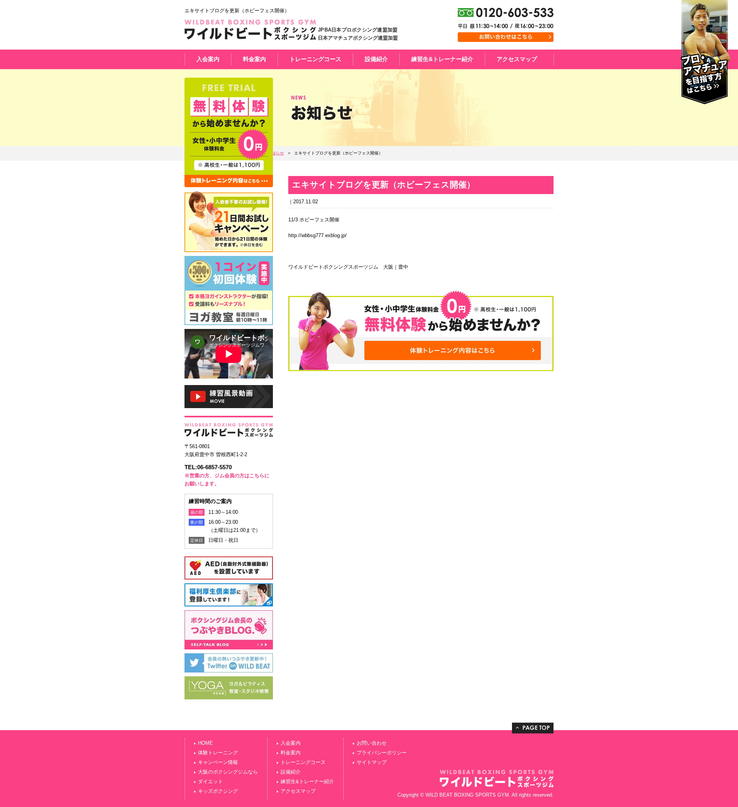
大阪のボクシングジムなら (228, 772)
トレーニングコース (315, 59)
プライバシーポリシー (382, 753)
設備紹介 (376, 59)
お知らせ (275, 153)
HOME (205, 743)
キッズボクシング (218, 791)
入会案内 (207, 59)
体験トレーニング (218, 753)
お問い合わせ (372, 743)
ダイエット (210, 781)
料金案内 (254, 59)
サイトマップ (372, 762)
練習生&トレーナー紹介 (442, 59)
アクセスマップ (517, 59)
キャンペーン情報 (218, 762)
